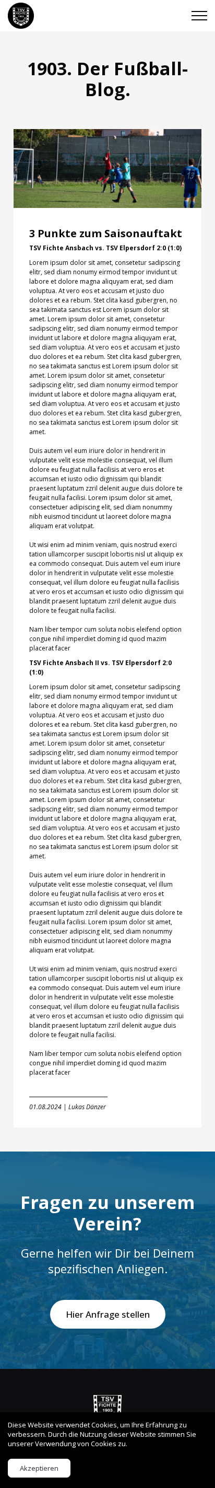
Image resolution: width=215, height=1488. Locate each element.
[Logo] (107, 1411)
